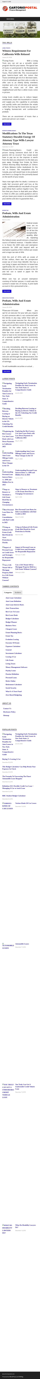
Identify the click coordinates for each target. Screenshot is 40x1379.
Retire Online (10, 681)
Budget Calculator (12, 619)
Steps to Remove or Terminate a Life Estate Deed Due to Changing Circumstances (26, 491)
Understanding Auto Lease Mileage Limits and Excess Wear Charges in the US (25, 453)
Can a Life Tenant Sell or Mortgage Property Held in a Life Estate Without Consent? (26, 567)
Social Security (11, 688)
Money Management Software (16, 667)
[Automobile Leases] (8, 944)
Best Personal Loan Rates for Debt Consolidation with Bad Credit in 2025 (25, 512)
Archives (18, 592)
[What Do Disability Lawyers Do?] (8, 1225)
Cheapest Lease (11, 629)
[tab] (8, 593)
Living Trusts (6, 48)
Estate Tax (5, 210)
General (8, 650)
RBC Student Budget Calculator (14, 796)
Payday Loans (11, 671)
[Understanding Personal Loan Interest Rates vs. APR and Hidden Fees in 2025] (8, 470)
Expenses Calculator (13, 646)
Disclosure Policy (9, 712)
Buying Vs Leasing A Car (11, 759)
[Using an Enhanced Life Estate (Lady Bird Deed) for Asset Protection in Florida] (8, 527)
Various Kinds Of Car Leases (25, 803)
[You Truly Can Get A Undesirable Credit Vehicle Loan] (8, 1085)
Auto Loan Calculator (13, 598)
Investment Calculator (14, 653)
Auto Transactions (12, 608)
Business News (11, 625)
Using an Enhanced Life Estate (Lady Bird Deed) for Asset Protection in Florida (26, 529)
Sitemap (6, 715)
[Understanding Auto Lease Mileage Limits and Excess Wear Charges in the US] (8, 451)
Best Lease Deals (12, 615)
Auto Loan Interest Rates (15, 605)
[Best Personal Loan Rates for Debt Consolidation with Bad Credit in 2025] (8, 510)
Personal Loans (11, 678)
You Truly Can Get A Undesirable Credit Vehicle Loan (25, 1087)
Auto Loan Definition (13, 601)
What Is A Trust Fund (14, 691)
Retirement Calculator (14, 684)
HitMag (21, 1376)
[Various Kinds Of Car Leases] (8, 803)
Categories (8, 592)
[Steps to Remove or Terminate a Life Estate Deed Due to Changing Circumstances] (8, 489)
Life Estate (9, 660)
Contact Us (7, 708)
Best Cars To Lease (12, 612)
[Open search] (35, 19)
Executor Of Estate (8, 298)
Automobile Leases (22, 944)
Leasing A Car (11, 657)
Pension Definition (12, 674)
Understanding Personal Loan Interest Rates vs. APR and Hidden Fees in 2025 (26, 472)
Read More (6, 124)
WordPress (12, 1376)
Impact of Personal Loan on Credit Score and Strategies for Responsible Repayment (25, 549)
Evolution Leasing (12, 639)
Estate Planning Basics (9, 130)
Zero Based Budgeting (14, 695)
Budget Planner (11, 622)
